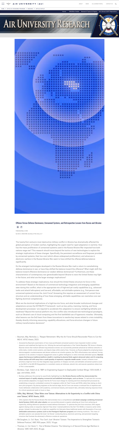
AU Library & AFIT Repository (108, 11)
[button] (2, 4)
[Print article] (18, 227)
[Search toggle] (116, 4)
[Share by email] (21, 227)
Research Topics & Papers (89, 11)
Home (64, 11)
